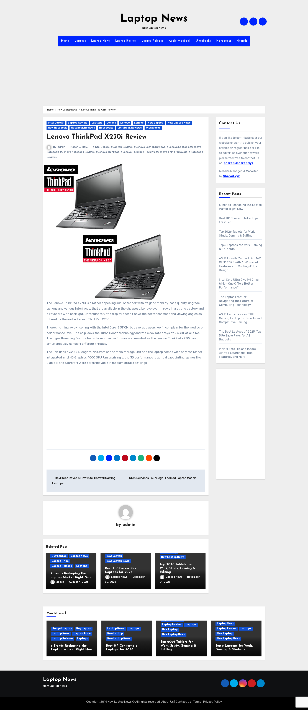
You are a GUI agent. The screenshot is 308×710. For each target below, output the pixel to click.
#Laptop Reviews (122, 147)
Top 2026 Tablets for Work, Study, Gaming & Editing (177, 568)
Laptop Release (152, 40)
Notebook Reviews (83, 127)
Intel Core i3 (56, 122)
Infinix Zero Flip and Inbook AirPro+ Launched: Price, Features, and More (237, 352)
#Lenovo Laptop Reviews (149, 147)
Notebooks (223, 40)
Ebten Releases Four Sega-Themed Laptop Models (162, 478)
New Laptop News (179, 122)
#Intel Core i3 (101, 147)
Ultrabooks (203, 40)
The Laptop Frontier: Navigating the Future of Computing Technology (236, 301)
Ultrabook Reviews (129, 127)
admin (61, 147)
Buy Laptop (59, 556)
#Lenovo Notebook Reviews (77, 152)
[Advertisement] (154, 81)
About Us (167, 701)
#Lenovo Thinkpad (107, 152)
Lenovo (111, 122)
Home (65, 40)
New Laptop (155, 122)
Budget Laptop (62, 628)
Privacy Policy (212, 701)
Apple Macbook (180, 40)
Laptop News (154, 19)
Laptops (80, 40)
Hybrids (242, 40)
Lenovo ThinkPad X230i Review (97, 137)
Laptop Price (60, 561)
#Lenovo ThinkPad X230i (172, 152)
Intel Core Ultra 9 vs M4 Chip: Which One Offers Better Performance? (239, 283)
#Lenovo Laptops (178, 147)
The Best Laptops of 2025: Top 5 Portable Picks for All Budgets (240, 335)
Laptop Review (125, 40)
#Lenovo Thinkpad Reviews (138, 152)
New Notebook (57, 127)
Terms (197, 701)
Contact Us (183, 701)
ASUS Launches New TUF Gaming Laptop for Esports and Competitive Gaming (240, 318)
